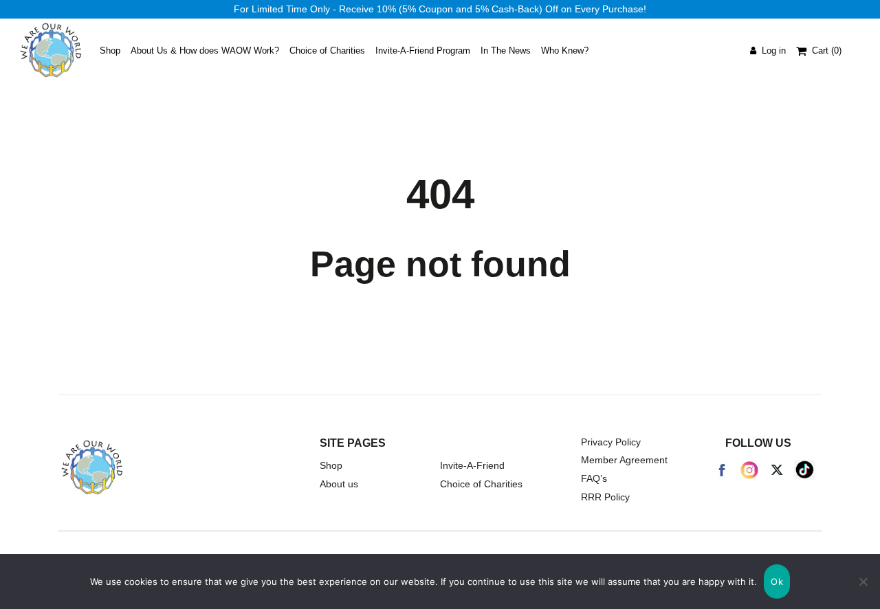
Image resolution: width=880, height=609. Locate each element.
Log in (771, 50)
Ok (777, 581)
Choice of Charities (481, 483)
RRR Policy (605, 496)
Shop (331, 465)
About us (339, 483)
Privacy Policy (611, 441)
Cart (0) (827, 50)
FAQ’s (594, 478)
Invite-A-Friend (472, 465)
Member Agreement (624, 459)
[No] (863, 581)
